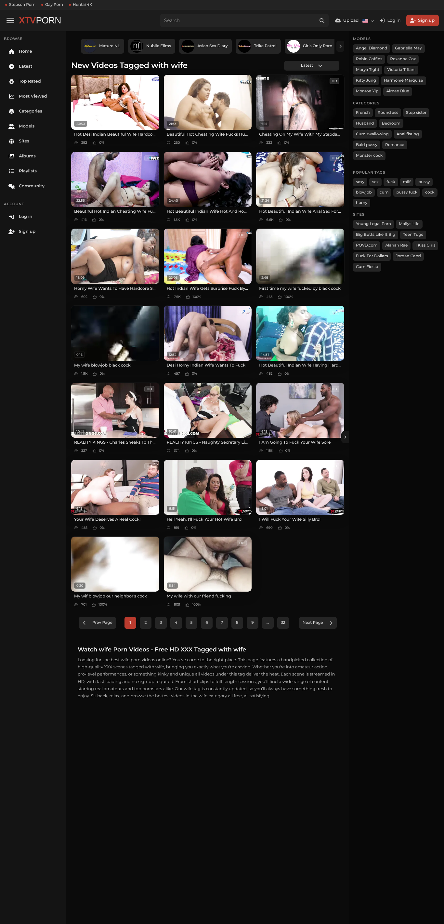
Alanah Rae (396, 245)
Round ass (388, 112)
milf (407, 182)
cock (430, 192)
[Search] (322, 20)
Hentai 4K (82, 4)
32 (283, 622)
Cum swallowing (372, 134)
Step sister (416, 112)
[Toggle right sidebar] (345, 437)
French (363, 112)
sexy (360, 182)
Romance (394, 144)
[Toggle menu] (10, 20)
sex (375, 182)
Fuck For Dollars (372, 256)
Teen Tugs (413, 234)
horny (361, 202)
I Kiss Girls (425, 245)
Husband (365, 123)
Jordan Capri (408, 256)
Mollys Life (409, 223)
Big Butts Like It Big (375, 234)
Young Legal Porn (373, 223)
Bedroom (391, 123)
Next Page (313, 622)
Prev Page (102, 622)
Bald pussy (366, 144)
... (268, 622)
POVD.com (366, 245)
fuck (390, 182)
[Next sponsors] (340, 46)
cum (384, 192)
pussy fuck (406, 192)
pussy (424, 182)
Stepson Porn (22, 4)
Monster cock (369, 155)
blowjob (364, 192)
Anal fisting (408, 134)
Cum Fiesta (367, 266)
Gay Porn (54, 4)
